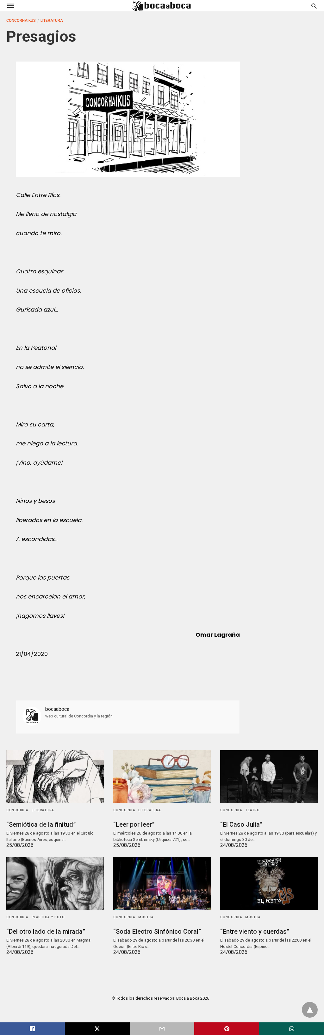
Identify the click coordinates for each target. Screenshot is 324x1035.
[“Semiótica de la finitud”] (55, 776)
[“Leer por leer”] (162, 776)
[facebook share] (32, 1028)
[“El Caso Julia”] (269, 776)
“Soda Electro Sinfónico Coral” (157, 931)
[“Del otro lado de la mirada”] (55, 883)
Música (145, 917)
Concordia (17, 810)
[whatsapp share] (291, 1028)
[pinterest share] (226, 1028)
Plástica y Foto (48, 917)
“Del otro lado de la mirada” (45, 931)
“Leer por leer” (133, 824)
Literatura (51, 20)
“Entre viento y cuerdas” (254, 931)
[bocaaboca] (162, 5)
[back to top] (310, 1010)
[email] (162, 1028)
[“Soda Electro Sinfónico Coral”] (162, 883)
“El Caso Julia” (241, 824)
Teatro (252, 810)
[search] (314, 5)
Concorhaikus (21, 20)
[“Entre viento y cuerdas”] (269, 883)
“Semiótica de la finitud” (41, 824)
